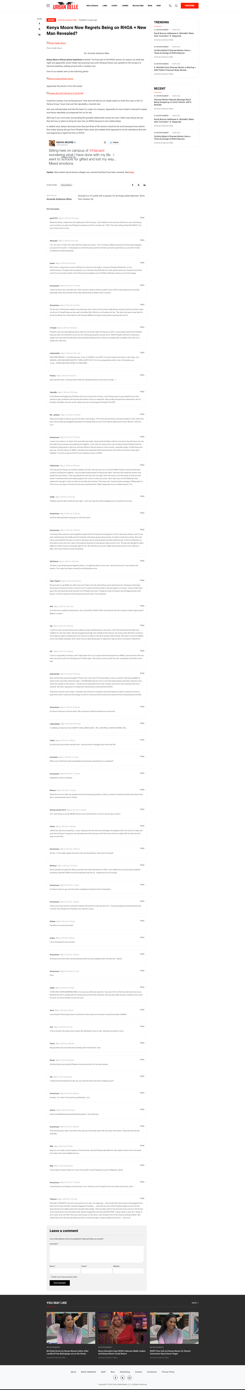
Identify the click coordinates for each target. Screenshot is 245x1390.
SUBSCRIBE (189, 5)
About (73, 1372)
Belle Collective (92, 6)
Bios (113, 1372)
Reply (142, 217)
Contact (138, 1372)
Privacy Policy (168, 1372)
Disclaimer (152, 1372)
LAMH (105, 6)
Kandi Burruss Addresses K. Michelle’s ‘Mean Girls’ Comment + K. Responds (174, 120)
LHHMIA (125, 6)
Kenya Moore (66, 185)
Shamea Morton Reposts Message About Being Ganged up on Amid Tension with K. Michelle (173, 102)
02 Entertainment (161, 47)
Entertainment (53, 1347)
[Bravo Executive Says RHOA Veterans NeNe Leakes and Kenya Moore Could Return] (122, 1335)
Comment (54, 1244)
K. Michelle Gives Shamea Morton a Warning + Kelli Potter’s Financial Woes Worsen (175, 68)
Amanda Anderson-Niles (67, 20)
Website (116, 1266)
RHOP (159, 6)
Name (53, 1266)
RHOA (150, 6)
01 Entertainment (161, 30)
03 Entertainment (161, 64)
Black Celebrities (88, 1372)
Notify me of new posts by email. (64, 1277)
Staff (103, 1372)
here (132, 172)
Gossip (51, 20)
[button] (48, 5)
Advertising (125, 1372)
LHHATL (115, 6)
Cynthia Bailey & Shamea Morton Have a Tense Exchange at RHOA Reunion (172, 51)
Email (84, 1266)
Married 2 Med (138, 6)
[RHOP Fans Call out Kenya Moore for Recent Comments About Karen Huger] (174, 1335)
